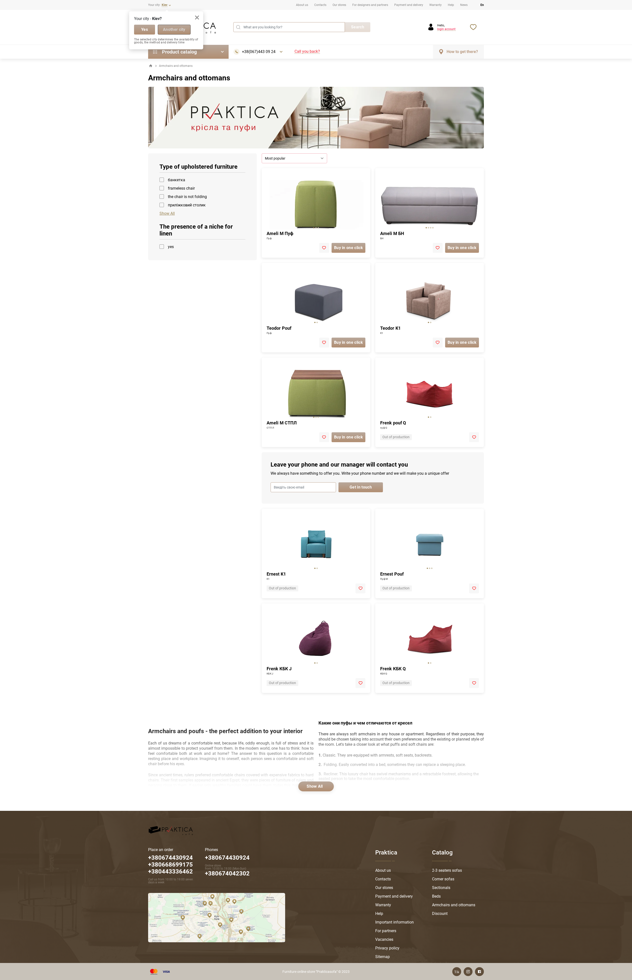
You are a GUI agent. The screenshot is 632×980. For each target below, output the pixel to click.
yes (171, 246)
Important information (394, 922)
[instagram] (468, 971)
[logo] (170, 830)
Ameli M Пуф (280, 233)
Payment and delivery (408, 4)
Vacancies (384, 939)
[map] (216, 917)
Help (451, 4)
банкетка (176, 180)
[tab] (314, 227)
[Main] (150, 66)
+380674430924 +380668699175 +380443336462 (170, 864)
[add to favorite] (324, 248)
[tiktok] (456, 971)
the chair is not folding (187, 196)
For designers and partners (370, 4)
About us (302, 4)
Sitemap (382, 956)
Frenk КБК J (279, 668)
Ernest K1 (276, 574)
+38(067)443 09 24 (259, 52)
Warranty (435, 4)
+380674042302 (227, 873)
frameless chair (181, 188)
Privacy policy (387, 948)
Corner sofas (443, 879)
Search (357, 27)
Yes (144, 29)
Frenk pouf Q (393, 422)
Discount (440, 913)
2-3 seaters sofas (447, 870)
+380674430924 (227, 857)
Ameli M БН (392, 233)
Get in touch (361, 487)
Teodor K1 (390, 328)
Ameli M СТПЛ (282, 422)
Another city (174, 29)
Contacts (320, 4)
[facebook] (479, 971)
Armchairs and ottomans (453, 905)
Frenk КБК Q (393, 668)
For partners (385, 930)
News (464, 4)
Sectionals (441, 887)
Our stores (339, 4)
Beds (436, 896)
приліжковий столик (187, 205)
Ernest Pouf (392, 574)
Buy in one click (348, 247)
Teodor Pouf (279, 328)
